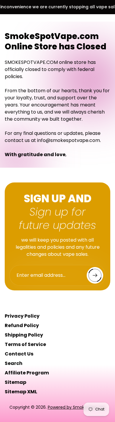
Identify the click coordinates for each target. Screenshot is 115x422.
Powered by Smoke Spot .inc (77, 407)
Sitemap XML (21, 391)
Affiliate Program (27, 372)
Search (13, 363)
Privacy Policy (22, 316)
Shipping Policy (24, 335)
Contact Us (19, 353)
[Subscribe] (95, 275)
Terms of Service (25, 344)
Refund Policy (22, 325)
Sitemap (15, 382)
